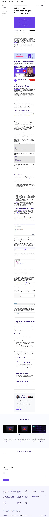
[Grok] (23, 30)
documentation (28, 191)
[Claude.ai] (20, 30)
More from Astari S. (19, 409)
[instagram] (36, 509)
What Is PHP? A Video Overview (5, 9)
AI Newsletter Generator (20, 501)
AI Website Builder (19, 492)
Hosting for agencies (5, 498)
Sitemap (26, 502)
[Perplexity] (24, 30)
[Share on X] (40, 5)
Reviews (26, 491)
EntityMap (26, 503)
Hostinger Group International (35, 496)
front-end (27, 115)
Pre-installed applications (23, 5)
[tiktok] (43, 509)
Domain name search (13, 490)
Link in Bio (18, 498)
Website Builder (19, 491)
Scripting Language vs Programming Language (5, 12)
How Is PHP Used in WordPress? (4, 15)
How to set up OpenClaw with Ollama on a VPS (23, 436)
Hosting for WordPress (6, 491)
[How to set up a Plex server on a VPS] (39, 429)
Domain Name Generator (20, 496)
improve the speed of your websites (24, 218)
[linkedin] (32, 509)
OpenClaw (4, 502)
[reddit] (41, 509)
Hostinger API (18, 504)
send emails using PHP (29, 189)
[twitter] (38, 509)
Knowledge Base (42, 491)
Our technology (34, 491)
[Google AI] (21, 30)
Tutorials (16, 5)
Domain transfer (13, 496)
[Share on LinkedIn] (42, 5)
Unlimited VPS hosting (5, 492)
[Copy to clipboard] (38, 5)
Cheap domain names (13, 491)
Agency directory (27, 496)
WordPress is (16, 212)
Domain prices (12, 497)
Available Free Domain (13, 492)
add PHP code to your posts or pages (21, 282)
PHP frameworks (16, 202)
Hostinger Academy (42, 492)
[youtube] (40, 509)
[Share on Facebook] (41, 5)
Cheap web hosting (5, 490)
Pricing (9, 1)
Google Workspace (5, 504)
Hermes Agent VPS (5, 501)
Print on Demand (19, 497)
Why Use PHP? (4, 13)
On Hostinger (33, 490)
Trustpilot (4, 453)
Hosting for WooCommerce (6, 497)
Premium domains (13, 501)
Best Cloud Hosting (5, 496)
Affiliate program (27, 492)
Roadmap (26, 497)
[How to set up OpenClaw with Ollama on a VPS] (24, 429)
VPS (18, 5)
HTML (24, 186)
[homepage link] (4, 1)
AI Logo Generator (19, 502)
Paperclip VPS (4, 503)
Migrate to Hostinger (19, 503)
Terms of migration (27, 498)
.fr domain (12, 498)
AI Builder (18, 490)
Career (32, 492)
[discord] (45, 509)
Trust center (26, 501)
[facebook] (34, 509)
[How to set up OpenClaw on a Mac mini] (10, 429)
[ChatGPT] (19, 30)
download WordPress (21, 210)
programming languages (18, 89)
